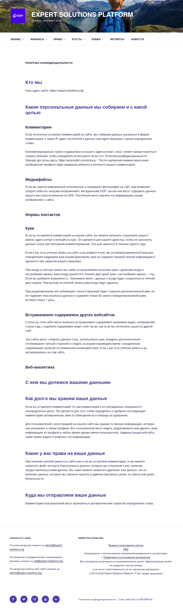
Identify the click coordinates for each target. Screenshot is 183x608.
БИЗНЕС (16, 39)
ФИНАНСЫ (37, 39)
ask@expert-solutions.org (48, 561)
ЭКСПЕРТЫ (117, 39)
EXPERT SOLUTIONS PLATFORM (82, 14)
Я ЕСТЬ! (77, 39)
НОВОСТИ (137, 39)
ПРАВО (58, 39)
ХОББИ (96, 39)
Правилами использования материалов (126, 557)
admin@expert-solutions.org (26, 572)
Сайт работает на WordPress (135, 599)
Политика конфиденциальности (97, 599)
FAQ (125, 549)
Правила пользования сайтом (125, 545)
